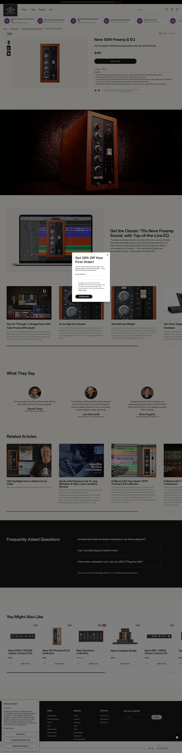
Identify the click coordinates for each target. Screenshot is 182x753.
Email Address (80, 274)
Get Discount (84, 296)
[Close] (107, 255)
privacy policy (82, 290)
